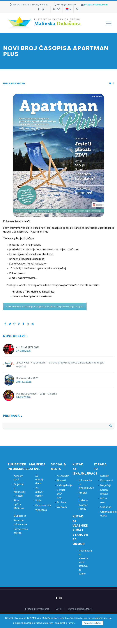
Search (110, 426)
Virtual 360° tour (61, 493)
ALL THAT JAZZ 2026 (27, 347)
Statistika (105, 507)
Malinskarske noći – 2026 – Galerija (36, 393)
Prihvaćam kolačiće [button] (92, 623)
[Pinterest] (19, 324)
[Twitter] (10, 324)
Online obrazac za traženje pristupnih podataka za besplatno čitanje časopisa (44, 306)
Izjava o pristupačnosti (80, 609)
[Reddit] (32, 324)
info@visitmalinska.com (96, 4)
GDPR (58, 609)
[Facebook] (38, 9)
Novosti (61, 480)
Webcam (62, 507)
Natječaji (105, 485)
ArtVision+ (63, 475)
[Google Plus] (14, 324)
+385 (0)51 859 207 (66, 4)
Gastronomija (43, 505)
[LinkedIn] (28, 324)
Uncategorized (14, 83)
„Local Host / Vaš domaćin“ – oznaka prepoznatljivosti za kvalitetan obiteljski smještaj (60, 364)
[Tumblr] (23, 324)
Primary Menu (108, 23)
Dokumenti (106, 480)
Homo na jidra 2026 (27, 378)
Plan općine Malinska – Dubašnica (20, 508)
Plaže (38, 500)
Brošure (61, 502)
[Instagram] (43, 9)
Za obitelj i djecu (39, 479)
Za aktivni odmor (39, 491)
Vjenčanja (41, 510)
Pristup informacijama (37, 609)
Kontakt (104, 475)
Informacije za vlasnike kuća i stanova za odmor (85, 562)
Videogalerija (64, 485)
